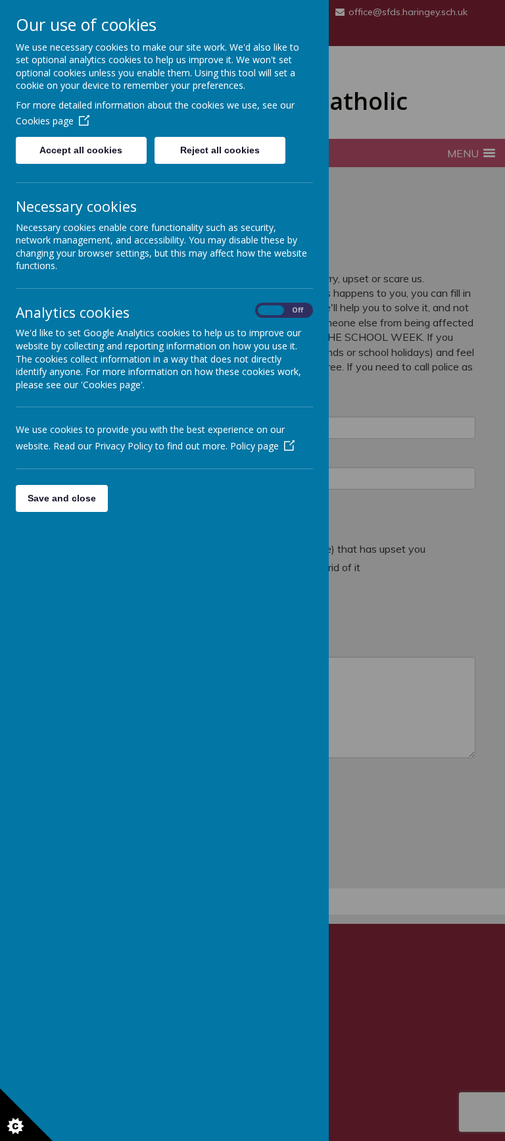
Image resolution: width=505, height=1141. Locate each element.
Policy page (254, 446)
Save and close (62, 498)
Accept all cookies (80, 150)
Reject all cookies (220, 150)
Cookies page (45, 120)
